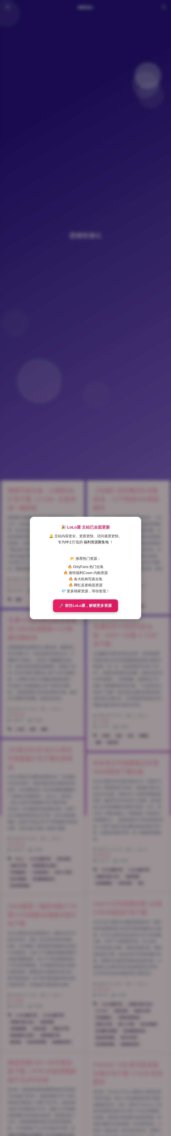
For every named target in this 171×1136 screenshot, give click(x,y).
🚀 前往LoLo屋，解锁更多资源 (85, 605)
